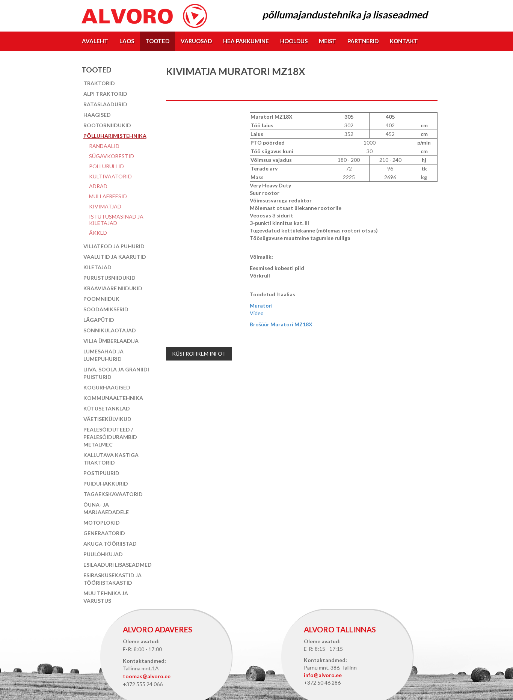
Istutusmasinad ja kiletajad (116, 219)
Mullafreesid (108, 196)
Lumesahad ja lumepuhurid (103, 355)
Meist (327, 41)
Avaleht (95, 41)
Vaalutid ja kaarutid (114, 256)
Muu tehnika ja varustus (105, 597)
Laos (126, 41)
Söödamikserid (105, 309)
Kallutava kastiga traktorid (111, 459)
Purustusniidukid (109, 278)
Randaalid (104, 146)
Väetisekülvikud (107, 419)
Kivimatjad (105, 206)
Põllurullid (106, 166)
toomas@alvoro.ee (146, 676)
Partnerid (363, 41)
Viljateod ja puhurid (114, 246)
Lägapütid (98, 320)
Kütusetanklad (106, 408)
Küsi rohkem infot (199, 353)
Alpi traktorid (105, 94)
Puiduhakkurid (105, 483)
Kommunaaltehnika (113, 398)
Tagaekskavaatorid (113, 494)
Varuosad (196, 41)
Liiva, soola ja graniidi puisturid (116, 373)
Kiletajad (97, 267)
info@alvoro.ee (323, 675)
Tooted (157, 41)
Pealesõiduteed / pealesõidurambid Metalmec (110, 437)
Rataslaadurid (105, 104)
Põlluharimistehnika (114, 136)
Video (257, 313)
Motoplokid (101, 522)
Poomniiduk (101, 299)
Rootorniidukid (107, 125)
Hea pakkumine (246, 41)
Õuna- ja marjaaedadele (106, 508)
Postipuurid (101, 473)
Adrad (98, 186)
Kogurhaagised (106, 387)
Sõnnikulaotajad (109, 330)
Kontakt (404, 41)
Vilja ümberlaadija (111, 341)
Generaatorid (104, 533)
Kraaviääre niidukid (112, 288)
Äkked (98, 232)
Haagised (97, 115)
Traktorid (99, 83)
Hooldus (294, 41)
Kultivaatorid (110, 176)
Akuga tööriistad (110, 543)
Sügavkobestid (111, 156)
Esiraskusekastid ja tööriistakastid (112, 579)
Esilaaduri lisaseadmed (117, 564)
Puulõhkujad (103, 554)
